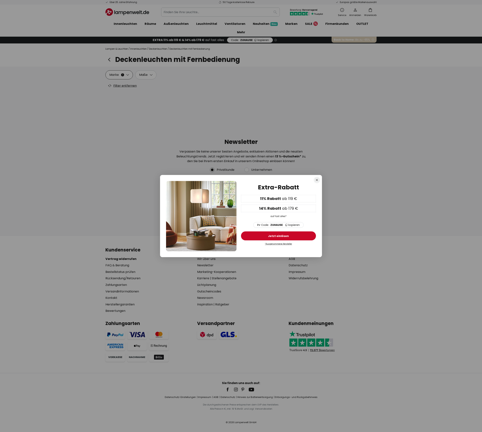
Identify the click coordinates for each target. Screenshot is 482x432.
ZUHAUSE (278, 225)
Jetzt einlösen (278, 236)
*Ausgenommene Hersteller (278, 244)
